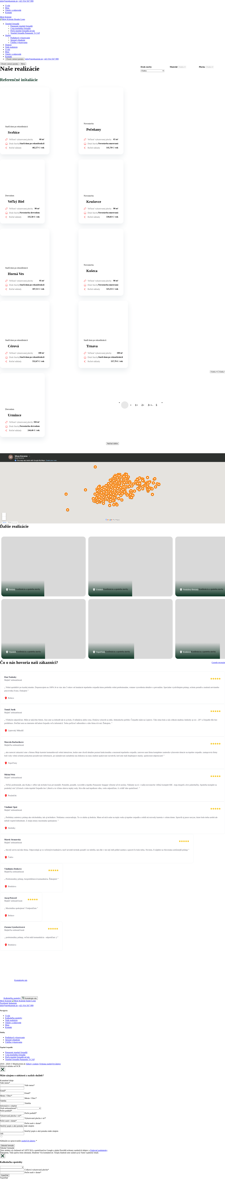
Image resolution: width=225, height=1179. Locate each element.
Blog (7, 8)
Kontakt (8, 12)
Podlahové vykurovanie (20, 38)
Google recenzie (218, 662)
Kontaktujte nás (20, 980)
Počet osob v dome (8, 1121)
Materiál (173, 67)
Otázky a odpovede (13, 10)
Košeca (82, 230)
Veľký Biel (4, 161)
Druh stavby (146, 67)
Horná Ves (4, 230)
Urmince (3, 374)
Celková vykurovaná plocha (37, 1170)
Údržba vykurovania (18, 42)
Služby (8, 35)
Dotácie (8, 45)
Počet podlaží (6, 1111)
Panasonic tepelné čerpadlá (21, 26)
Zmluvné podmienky (98, 1150)
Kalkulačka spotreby (13, 1018)
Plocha (202, 67)
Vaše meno (5, 1083)
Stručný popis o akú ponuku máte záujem (17, 1126)
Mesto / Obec (6, 1096)
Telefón (3, 1101)
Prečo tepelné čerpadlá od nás (22, 31)
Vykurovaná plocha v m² (10, 1116)
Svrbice (3, 88)
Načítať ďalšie (112, 444)
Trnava (81, 302)
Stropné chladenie (17, 40)
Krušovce (82, 161)
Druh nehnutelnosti (8, 1108)
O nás (7, 5)
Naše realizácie (11, 47)
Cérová (3, 302)
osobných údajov (28, 1141)
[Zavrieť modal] (2, 1069)
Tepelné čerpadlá (12, 24)
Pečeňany (82, 88)
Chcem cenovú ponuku (15, 59)
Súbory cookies (32, 1064)
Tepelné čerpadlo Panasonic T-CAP (25, 33)
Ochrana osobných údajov (50, 1064)
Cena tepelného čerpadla (20, 28)
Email (3, 1091)
